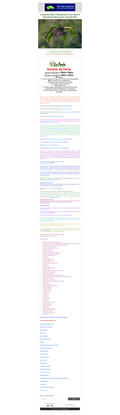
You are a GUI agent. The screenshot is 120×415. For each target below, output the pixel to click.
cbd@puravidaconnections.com (54, 179)
